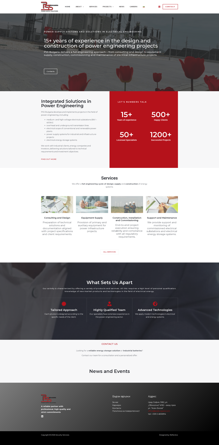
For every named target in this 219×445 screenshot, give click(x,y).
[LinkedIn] (159, 7)
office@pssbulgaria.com (159, 411)
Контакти (116, 408)
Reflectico (174, 435)
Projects (107, 7)
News (121, 7)
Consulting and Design (57, 218)
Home (67, 7)
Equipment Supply (92, 218)
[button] (83, 7)
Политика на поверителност (126, 411)
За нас (115, 402)
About (79, 7)
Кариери (116, 405)
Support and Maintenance (162, 218)
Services (93, 7)
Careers (133, 7)
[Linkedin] (42, 416)
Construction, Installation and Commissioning (127, 219)
